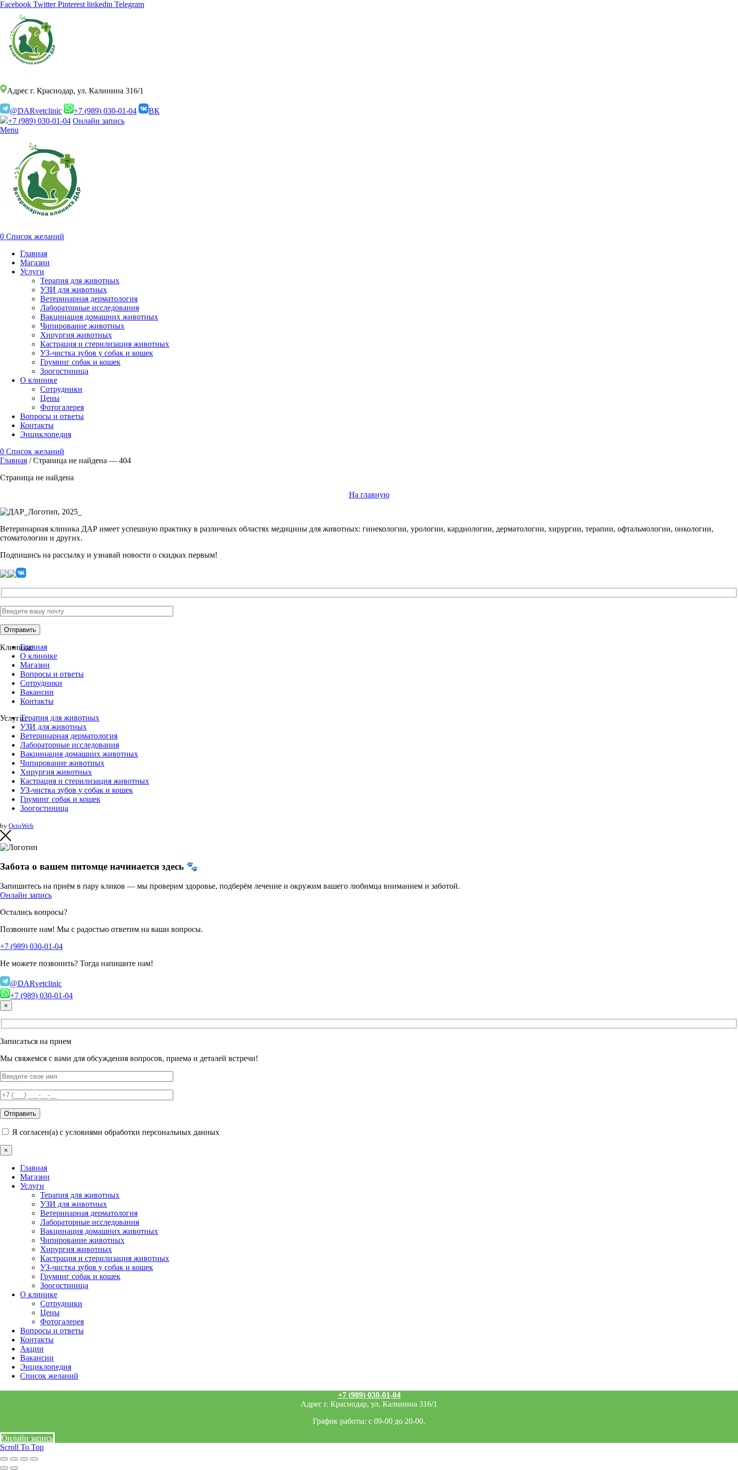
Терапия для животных (59, 717)
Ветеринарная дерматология (68, 735)
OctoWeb (21, 825)
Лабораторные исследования (69, 745)
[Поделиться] (14, 1458)
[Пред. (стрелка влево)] (4, 1467)
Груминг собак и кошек (60, 799)
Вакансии (37, 692)
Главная (13, 460)
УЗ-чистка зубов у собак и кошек (76, 790)
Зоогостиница (44, 808)
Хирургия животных (56, 772)
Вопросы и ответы (52, 674)
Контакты (37, 701)
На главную (369, 494)
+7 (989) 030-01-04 (105, 111)
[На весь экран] (24, 1458)
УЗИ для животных (53, 726)
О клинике (38, 656)
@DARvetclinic (36, 111)
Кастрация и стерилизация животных (84, 781)
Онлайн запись (99, 121)
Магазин (35, 665)
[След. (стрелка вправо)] (14, 1467)
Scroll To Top (22, 1447)
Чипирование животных (62, 763)
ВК (154, 111)
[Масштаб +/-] (34, 1458)
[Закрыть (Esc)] (4, 1458)
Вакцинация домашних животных (79, 754)
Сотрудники (41, 683)
